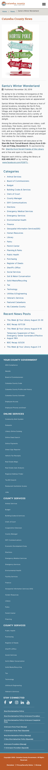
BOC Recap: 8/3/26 (15, 342)
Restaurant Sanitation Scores (16, 486)
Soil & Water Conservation (19, 276)
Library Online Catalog (13, 431)
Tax (8, 285)
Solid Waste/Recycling (17, 280)
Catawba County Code (13, 383)
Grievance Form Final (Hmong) (15, 727)
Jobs (7, 492)
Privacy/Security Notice (25, 765)
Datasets (8, 425)
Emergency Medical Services (20, 211)
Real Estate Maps (11, 462)
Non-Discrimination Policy (14, 711)
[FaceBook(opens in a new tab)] (5, 702)
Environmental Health (16, 220)
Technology (12, 289)
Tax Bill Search (10, 480)
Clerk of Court (13, 194)
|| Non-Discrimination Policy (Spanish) (18, 739)
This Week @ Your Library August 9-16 (24, 329)
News (12, 11)
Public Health (13, 254)
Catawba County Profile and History (18, 389)
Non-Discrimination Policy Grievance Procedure (22, 716)
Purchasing (12, 259)
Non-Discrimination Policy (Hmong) (17, 736)
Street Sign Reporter (12, 449)
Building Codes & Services (19, 189)
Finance (10, 224)
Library (10, 237)
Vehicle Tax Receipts (13, 456)
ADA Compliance (11, 365)
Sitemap (38, 765)
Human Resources (15, 233)
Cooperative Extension (13, 528)
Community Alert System (14, 419)
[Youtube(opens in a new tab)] (29, 702)
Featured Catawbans (16, 302)
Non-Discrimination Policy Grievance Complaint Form (22, 721)
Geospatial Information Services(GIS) (23, 228)
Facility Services (11, 576)
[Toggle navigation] (44, 4)
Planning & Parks (14, 250)
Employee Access (11, 401)
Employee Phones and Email (15, 408)
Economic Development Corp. (16, 546)
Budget (10, 185)
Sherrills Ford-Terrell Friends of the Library (25, 149)
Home (4, 11)
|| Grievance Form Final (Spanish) (16, 731)
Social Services (14, 272)
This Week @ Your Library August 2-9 (24, 347)
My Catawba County (16, 306)
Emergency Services (16, 215)
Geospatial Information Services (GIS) (19, 589)
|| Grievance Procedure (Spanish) (16, 748)
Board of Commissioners (18, 181)
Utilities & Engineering (17, 293)
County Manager (14, 198)
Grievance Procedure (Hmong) (15, 744)
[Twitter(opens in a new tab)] (11, 702)
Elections (11, 207)
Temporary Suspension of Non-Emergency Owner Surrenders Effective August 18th (25, 335)
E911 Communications (17, 202)
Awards (8, 371)
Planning (8, 619)
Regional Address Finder (14, 474)
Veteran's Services (15, 298)
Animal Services (14, 176)
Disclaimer (10, 765)
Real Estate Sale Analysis (14, 468)
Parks (9, 241)
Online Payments (11, 443)
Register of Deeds (15, 263)
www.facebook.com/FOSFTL (15, 162)
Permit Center (13, 246)
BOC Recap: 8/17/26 (16, 324)
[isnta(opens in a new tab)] (17, 702)
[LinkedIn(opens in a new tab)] (23, 702)
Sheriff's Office (14, 267)
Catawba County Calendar (15, 395)
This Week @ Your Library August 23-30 (25, 320)
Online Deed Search (12, 437)
